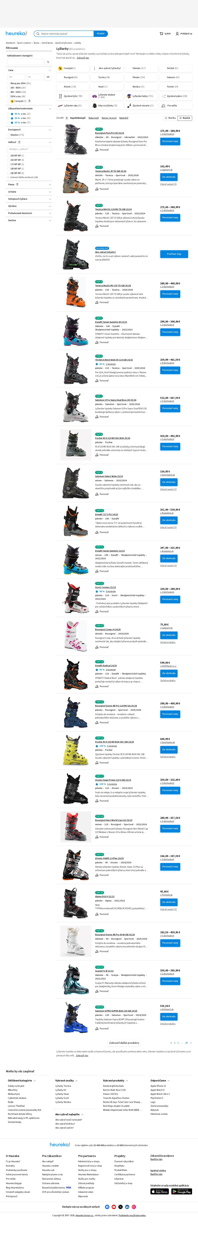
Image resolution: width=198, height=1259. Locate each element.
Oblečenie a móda (159, 1114)
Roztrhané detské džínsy (20, 1114)
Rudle (10, 1102)
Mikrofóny (12, 1090)
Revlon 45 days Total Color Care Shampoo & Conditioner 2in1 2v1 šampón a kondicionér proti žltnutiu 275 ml (123, 1102)
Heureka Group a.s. (84, 1215)
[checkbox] (8, 83)
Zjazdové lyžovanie (63, 43)
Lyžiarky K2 (60, 1090)
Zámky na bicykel (16, 1086)
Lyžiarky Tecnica (63, 1086)
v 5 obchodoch (167, 935)
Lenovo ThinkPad (16, 1106)
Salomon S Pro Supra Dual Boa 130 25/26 (115, 400)
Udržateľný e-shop (123, 1183)
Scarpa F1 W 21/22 (104, 971)
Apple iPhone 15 (158, 1086)
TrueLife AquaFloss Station (116, 1098)
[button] (25, 62)
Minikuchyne (14, 1094)
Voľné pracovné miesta (17, 1174)
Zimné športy (47, 43)
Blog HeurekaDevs (15, 1187)
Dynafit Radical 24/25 (106, 665)
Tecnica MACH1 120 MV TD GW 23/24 (113, 209)
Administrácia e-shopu (89, 1161)
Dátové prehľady (86, 1183)
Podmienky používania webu (132, 1215)
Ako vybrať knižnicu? (65, 1124)
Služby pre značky (86, 1179)
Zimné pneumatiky (159, 1106)
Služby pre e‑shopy (87, 1170)
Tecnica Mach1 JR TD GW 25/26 (110, 171)
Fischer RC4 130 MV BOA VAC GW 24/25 (114, 742)
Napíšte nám (156, 1159)
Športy (36, 43)
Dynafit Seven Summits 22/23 (110, 551)
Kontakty (10, 1166)
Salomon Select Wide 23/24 (109, 476)
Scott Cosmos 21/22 (105, 587)
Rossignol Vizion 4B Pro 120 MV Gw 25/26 (116, 705)
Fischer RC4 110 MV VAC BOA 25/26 (112, 438)
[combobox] (64, 34)
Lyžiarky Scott (62, 1098)
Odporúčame (158, 1081)
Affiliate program (86, 1187)
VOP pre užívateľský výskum (55, 1192)
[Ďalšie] (191, 1043)
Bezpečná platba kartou (53, 1187)
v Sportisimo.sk (167, 475)
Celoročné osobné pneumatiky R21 (24, 1110)
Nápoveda (83, 1196)
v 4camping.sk (167, 513)
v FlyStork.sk (166, 895)
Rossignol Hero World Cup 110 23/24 (113, 820)
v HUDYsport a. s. (168, 666)
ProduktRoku (120, 1170)
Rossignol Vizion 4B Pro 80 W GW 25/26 (115, 934)
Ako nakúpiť (48, 1161)
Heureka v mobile (50, 1166)
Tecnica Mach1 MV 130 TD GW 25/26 (113, 285)
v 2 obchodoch (167, 134)
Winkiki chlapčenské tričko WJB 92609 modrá (123, 1110)
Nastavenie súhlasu (51, 1179)
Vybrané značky (64, 1081)
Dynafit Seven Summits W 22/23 (111, 322)
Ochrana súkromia (50, 1183)
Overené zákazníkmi (123, 1161)
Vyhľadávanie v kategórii (19, 55)
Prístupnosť (11, 1196)
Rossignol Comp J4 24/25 (108, 629)
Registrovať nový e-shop (90, 1166)
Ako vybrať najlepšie (67, 1114)
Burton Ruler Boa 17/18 (114, 1090)
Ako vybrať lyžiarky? (105, 252)
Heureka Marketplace (88, 1174)
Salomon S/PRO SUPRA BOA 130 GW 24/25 (116, 1011)
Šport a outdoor (24, 43)
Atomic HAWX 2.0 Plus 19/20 (109, 858)
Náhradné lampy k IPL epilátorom (23, 1118)
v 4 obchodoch (167, 363)
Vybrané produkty (113, 1081)
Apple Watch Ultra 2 (160, 1094)
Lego (153, 1102)
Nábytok (155, 1110)
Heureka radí (48, 1170)
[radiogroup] (29, 118)
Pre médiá (10, 1179)
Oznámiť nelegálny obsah (18, 1192)
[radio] (8, 114)
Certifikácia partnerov (124, 1174)
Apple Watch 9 (157, 1090)
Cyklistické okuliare (17, 1098)
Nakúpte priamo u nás (52, 1174)
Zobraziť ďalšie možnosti (22, 177)
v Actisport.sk (167, 1009)
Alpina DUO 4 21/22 (104, 896)
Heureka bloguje (14, 1183)
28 (186, 1043)
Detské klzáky (14, 1122)
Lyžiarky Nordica (63, 1102)
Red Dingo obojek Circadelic (116, 1106)
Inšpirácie (119, 1179)
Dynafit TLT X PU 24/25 (106, 514)
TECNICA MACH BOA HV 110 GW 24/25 (114, 360)
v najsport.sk (166, 169)
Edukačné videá (85, 1192)
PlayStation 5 (157, 1098)
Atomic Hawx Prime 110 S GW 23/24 (113, 780)
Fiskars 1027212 (110, 1094)
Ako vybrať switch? (64, 1128)
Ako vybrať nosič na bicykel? (68, 1119)
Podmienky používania (16, 1170)
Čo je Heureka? (13, 1161)
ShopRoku (119, 1166)
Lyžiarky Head (62, 1094)
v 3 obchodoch (167, 401)
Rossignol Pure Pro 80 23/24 (109, 133)
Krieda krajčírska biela (113, 1086)
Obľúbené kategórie (20, 1081)
